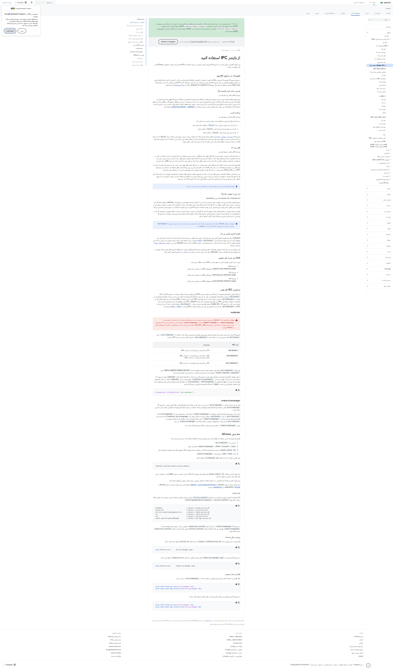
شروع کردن (10, 31)
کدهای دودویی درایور (357, 653)
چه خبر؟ (388, 13)
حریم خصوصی (328, 665)
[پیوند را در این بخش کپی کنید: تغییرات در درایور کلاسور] (215, 76)
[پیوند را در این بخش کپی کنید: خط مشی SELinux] (220, 434)
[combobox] (45, 2)
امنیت (367, 13)
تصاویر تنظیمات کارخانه (356, 650)
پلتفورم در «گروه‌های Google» (233, 650)
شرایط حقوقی (343, 665)
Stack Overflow (116, 653)
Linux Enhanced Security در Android (203, 485)
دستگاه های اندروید (330, 13)
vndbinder (191, 107)
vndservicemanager (179, 107)
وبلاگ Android (237, 643)
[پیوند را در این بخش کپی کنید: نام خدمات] (230, 493)
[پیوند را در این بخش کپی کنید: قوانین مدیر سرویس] (223, 574)
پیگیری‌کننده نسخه (116, 656)
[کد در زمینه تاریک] (236, 390)
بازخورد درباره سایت (316, 665)
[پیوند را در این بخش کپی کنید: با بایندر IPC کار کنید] (218, 290)
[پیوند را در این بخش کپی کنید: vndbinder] (228, 312)
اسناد (374, 2)
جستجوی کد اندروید (359, 2)
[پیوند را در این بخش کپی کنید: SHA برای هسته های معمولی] (216, 258)
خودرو (317, 13)
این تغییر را (185, 252)
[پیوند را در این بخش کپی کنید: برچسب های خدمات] (223, 537)
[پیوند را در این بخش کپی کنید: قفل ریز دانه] (229, 148)
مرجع (308, 13)
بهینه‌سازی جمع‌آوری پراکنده (224, 137)
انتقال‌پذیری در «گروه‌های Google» (232, 656)
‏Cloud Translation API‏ (198, 42)
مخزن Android (358, 636)
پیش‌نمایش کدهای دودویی (356, 646)
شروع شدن (377, 13)
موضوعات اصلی (355, 13)
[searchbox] (379, 19)
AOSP (238, 50)
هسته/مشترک (177, 85)
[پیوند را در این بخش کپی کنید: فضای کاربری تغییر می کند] (218, 234)
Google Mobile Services (113, 650)
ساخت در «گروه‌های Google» (233, 653)
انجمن (350, 665)
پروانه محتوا (209, 620)
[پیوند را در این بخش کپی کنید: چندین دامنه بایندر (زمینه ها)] (216, 91)
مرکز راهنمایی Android (114, 636)
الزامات (361, 640)
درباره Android (358, 665)
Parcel (211, 125)
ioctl (199, 241)
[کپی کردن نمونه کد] (239, 390)
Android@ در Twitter (235, 636)
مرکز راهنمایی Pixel (115, 640)
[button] (381, 32)
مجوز (335, 665)
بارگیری (361, 643)
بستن (22, 31)
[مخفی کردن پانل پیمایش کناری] (368, 665)
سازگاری (343, 13)
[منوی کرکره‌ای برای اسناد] (370, 2)
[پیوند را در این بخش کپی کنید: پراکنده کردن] (228, 113)
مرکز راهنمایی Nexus (115, 643)
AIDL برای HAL (176, 307)
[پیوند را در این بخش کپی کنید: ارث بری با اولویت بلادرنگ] (219, 194)
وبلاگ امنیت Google (236, 646)
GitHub (360, 656)
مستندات (388, 8)
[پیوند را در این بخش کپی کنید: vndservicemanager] (219, 401)
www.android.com (115, 646)
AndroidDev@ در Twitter (234, 640)
